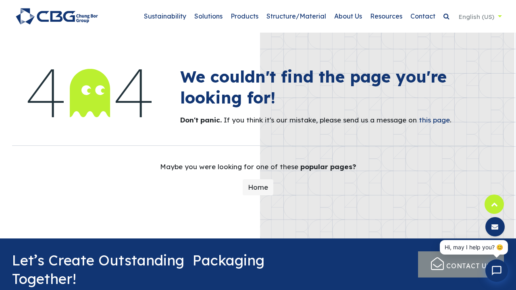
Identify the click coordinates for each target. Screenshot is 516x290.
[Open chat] (496, 270)
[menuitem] (165, 16)
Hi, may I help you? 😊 (474, 247)
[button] (446, 16)
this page (434, 120)
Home (258, 187)
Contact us (467, 266)
